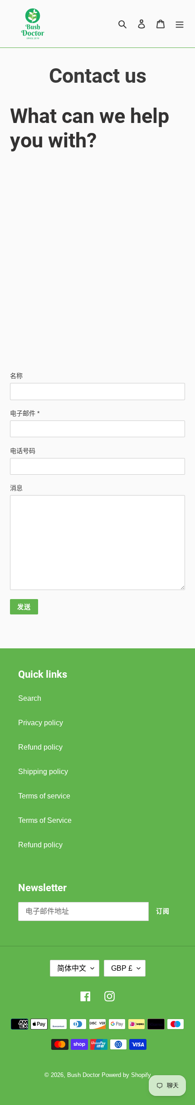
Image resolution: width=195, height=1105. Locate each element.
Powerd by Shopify (126, 1075)
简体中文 (71, 968)
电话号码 (22, 450)
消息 (16, 487)
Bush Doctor (83, 1075)
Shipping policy (43, 771)
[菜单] (179, 24)
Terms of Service (45, 820)
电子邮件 (24, 413)
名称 (16, 375)
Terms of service (44, 796)
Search (29, 698)
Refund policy (40, 747)
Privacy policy (40, 723)
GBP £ (121, 968)
